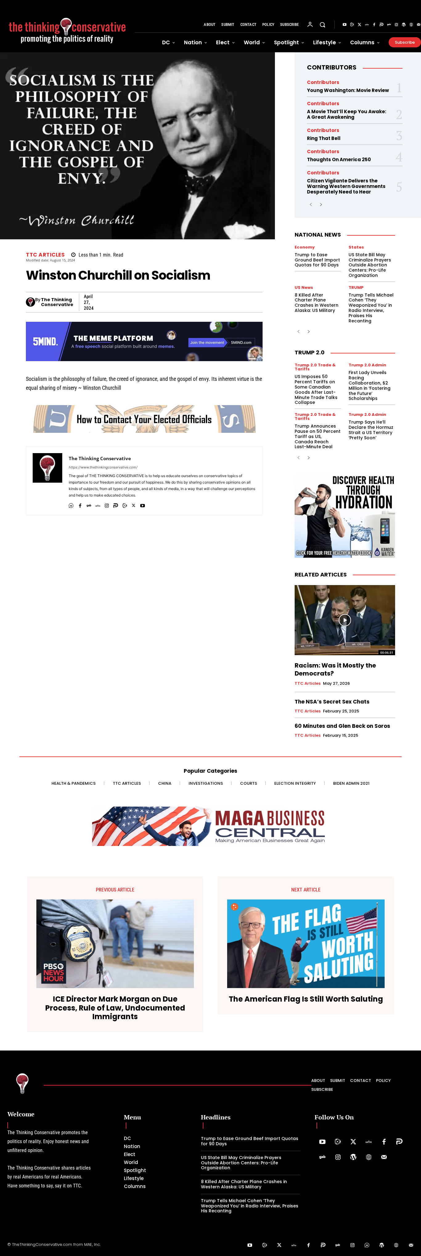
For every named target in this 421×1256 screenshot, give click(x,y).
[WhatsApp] (142, 302)
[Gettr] (366, 25)
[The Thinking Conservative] (30, 302)
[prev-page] (311, 205)
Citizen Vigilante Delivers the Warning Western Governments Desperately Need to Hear (346, 186)
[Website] (411, 25)
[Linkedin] (185, 302)
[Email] (227, 302)
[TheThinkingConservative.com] (67, 26)
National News (318, 234)
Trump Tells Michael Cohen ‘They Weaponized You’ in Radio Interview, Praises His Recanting (371, 308)
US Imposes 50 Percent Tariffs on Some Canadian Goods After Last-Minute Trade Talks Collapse (316, 389)
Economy (305, 247)
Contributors (332, 67)
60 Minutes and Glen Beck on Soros (342, 726)
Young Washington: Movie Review (348, 90)
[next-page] (321, 205)
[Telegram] (156, 302)
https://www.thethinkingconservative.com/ (103, 467)
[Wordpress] (403, 25)
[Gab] (389, 25)
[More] (256, 302)
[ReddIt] (199, 302)
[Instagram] (396, 25)
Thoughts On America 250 (339, 159)
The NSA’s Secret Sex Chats (332, 701)
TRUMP (356, 287)
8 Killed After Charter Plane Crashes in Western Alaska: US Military (316, 302)
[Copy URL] (213, 302)
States (356, 247)
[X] (100, 302)
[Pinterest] (171, 302)
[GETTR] (98, 504)
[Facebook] (374, 25)
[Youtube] (344, 25)
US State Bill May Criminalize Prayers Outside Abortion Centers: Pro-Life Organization (370, 265)
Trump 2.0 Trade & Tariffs (315, 367)
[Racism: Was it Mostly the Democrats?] (345, 620)
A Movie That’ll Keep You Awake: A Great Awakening (346, 114)
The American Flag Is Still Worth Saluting (306, 999)
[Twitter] (359, 25)
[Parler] (381, 25)
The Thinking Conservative (57, 302)
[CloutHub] (71, 504)
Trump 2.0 (310, 352)
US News (304, 287)
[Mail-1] (384, 1157)
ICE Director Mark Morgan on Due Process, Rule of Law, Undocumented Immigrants (115, 1008)
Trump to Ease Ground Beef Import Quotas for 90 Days (317, 260)
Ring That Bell (324, 138)
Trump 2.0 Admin (367, 365)
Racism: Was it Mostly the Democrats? (335, 669)
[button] (322, 24)
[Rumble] (352, 25)
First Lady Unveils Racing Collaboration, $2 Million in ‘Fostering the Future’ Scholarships (369, 385)
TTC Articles (45, 254)
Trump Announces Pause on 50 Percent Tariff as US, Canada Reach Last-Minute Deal (318, 436)
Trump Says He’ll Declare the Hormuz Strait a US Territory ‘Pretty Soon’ (371, 430)
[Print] (241, 302)
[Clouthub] (367, 1245)
